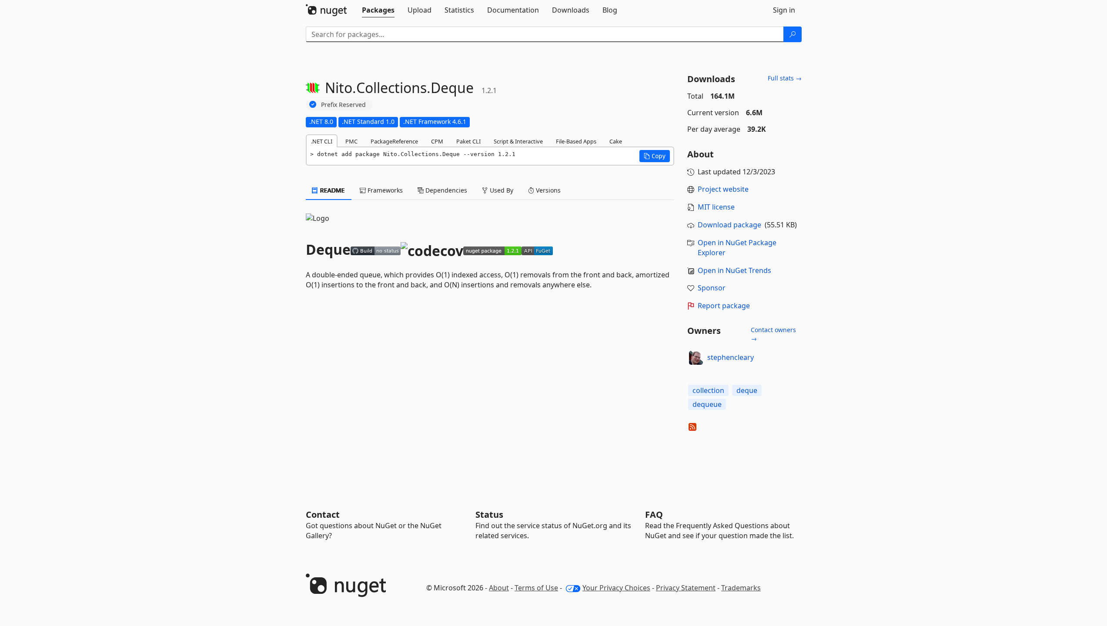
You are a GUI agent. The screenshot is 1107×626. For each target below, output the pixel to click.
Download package (729, 225)
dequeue (707, 404)
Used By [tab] (500, 190)
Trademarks (741, 588)
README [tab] (331, 190)
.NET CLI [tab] (321, 141)
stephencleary (730, 357)
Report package (724, 305)
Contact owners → (773, 334)
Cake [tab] (615, 141)
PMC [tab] (351, 141)
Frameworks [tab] (384, 190)
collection (708, 390)
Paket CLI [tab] (468, 141)
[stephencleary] (696, 358)
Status (489, 514)
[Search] (792, 34)
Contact (323, 514)
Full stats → (785, 78)
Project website (723, 189)
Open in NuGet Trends (734, 270)
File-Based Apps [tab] (576, 141)
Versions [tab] (547, 190)
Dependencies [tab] (445, 190)
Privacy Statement (686, 588)
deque (746, 390)
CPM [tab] (437, 141)
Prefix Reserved (343, 104)
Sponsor (712, 288)
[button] (654, 156)
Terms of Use (536, 588)
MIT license (716, 207)
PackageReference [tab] (394, 141)
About (499, 588)
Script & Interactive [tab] (518, 141)
